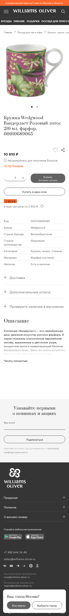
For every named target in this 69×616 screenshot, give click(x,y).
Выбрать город (47, 605)
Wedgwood (38, 227)
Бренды (6, 21)
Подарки (33, 21)
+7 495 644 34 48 (15, 552)
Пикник (19, 21)
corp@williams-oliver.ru (17, 577)
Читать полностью (15, 360)
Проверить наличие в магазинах (37, 306)
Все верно (18, 605)
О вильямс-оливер (15, 516)
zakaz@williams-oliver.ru (19, 559)
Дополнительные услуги (30, 291)
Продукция (11, 497)
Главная (8, 32)
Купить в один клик (34, 191)
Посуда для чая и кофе (29, 32)
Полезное (10, 507)
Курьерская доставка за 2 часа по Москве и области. (34, 2)
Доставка (17, 277)
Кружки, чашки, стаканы (46, 251)
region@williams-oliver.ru (18, 585)
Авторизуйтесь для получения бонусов (33, 160)
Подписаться (34, 439)
